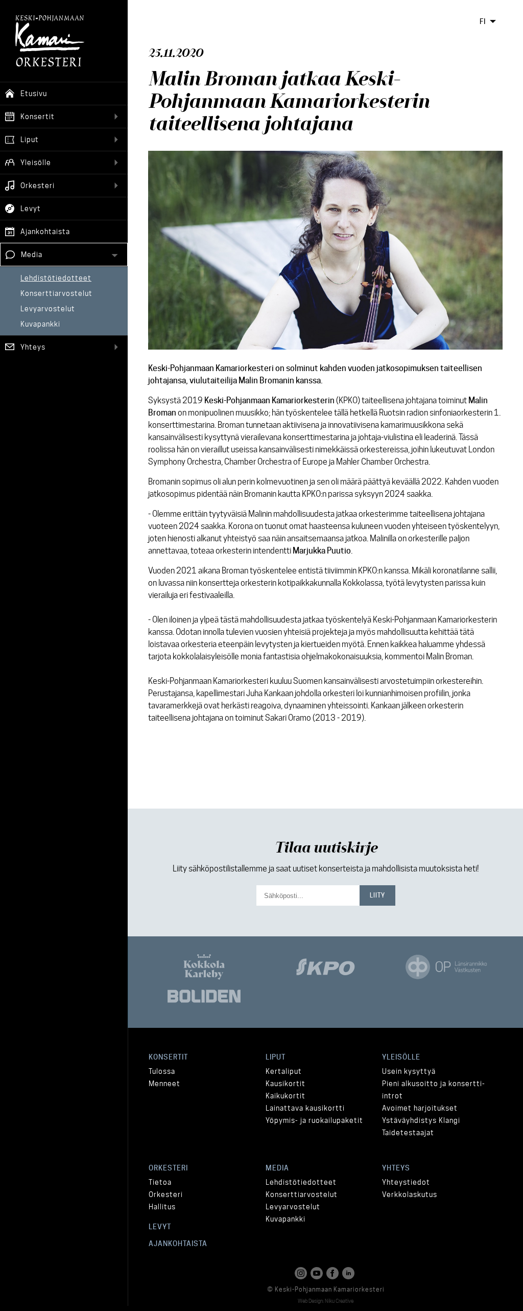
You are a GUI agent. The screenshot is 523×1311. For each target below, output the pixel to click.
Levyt (160, 1227)
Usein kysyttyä (409, 1071)
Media (277, 1168)
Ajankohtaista (178, 1243)
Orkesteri (168, 1168)
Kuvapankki (285, 1219)
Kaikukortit (285, 1096)
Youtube (318, 1273)
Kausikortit (285, 1083)
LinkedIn (349, 1273)
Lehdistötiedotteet (301, 1182)
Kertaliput (284, 1071)
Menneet (164, 1083)
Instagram (302, 1273)
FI (483, 21)
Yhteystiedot (406, 1182)
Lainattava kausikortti (305, 1108)
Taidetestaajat (408, 1133)
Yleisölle (401, 1057)
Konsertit (168, 1057)
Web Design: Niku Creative (325, 1301)
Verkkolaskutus (409, 1194)
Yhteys (396, 1168)
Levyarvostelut (293, 1207)
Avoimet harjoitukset (420, 1108)
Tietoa (160, 1182)
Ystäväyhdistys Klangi (421, 1120)
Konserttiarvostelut (302, 1194)
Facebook (333, 1273)
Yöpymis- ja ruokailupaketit (314, 1120)
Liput (276, 1057)
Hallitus (162, 1207)
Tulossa (162, 1071)
